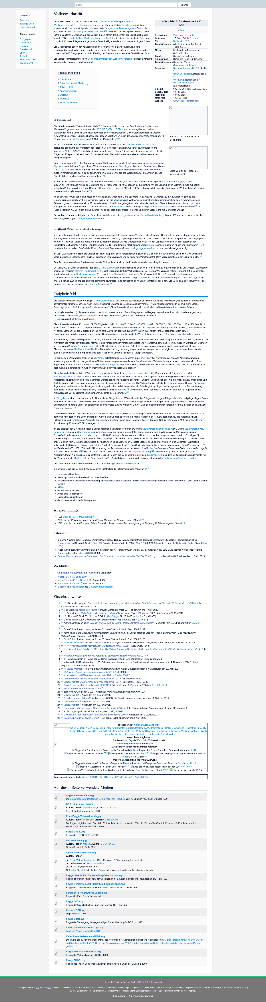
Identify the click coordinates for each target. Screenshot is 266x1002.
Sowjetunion (118, 206)
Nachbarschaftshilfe (84, 349)
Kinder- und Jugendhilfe (137, 373)
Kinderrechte (80, 458)
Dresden (193, 38)
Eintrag (60, 586)
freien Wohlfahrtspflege (152, 215)
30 (142, 519)
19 (163, 323)
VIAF (131, 776)
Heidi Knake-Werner (86, 274)
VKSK (165, 769)
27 (108, 457)
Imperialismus (162, 206)
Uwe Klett (178, 79)
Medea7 (87, 843)
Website (82, 688)
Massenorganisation (81, 31)
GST (126, 766)
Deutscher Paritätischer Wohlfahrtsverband (178, 730)
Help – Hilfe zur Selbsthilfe (83, 730)
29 (147, 468)
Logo (68, 930)
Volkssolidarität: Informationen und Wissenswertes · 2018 (92, 678)
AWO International (154, 727)
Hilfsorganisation (86, 24)
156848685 (140, 776)
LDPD (118, 129)
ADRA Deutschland (95, 727)
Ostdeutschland (109, 21)
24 (128, 444)
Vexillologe (88, 819)
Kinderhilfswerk (155, 454)
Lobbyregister (77, 586)
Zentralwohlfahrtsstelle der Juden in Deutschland (149, 734)
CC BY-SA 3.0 (108, 843)
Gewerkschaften (85, 431)
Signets (57, 166)
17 (109, 323)
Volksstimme (79, 139)
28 (141, 462)
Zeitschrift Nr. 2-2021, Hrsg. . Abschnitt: (132, 648)
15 (150, 303)
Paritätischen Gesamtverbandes (180, 458)
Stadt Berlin (94, 283)
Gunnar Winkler (107, 267)
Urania (189, 766)
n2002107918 (118, 776)
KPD (104, 129)
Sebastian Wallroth (95, 863)
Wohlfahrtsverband (63, 24)
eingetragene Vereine (89, 218)
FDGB (193, 749)
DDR (101, 31)
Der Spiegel (82, 580)
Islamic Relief (104, 730)
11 (198, 244)
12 (200, 256)
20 (182, 323)
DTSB (193, 762)
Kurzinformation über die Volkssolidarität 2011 (86, 685)
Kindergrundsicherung (140, 451)
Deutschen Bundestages (101, 586)
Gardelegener (126, 166)
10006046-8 (94, 776)
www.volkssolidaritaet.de (185, 100)
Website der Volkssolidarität (71, 576)
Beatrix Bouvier (74, 642)
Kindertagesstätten (63, 376)
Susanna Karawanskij (183, 67)
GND (84, 776)
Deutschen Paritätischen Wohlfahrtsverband (110, 58)
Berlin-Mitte (178, 40)
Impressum (119, 996)
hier (37, 987)
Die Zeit (87, 583)
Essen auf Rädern (89, 315)
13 (174, 261)
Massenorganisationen (129, 743)
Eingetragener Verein (183, 35)
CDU (110, 129)
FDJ (106, 753)
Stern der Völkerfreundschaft (77, 516)
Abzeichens (152, 162)
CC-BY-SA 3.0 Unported (149, 982)
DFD (132, 749)
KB (146, 753)
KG (182, 766)
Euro (147, 53)
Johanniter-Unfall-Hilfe (123, 730)
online (136, 616)
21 (68, 326)
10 (88, 205)
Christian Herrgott (182, 73)
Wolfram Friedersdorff (183, 82)
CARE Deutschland (174, 727)
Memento (160, 622)
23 (74, 407)
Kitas (61, 487)
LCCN (107, 776)
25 (81, 451)
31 (183, 522)
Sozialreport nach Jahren (76, 698)
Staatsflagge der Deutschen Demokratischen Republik (97, 798)
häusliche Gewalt (127, 463)
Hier (49, 987)
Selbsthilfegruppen (109, 364)
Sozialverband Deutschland (156, 428)
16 (108, 306)
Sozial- (127, 21)
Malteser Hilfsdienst (145, 730)
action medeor (77, 727)
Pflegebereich (64, 398)
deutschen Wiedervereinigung (87, 38)
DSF (139, 762)
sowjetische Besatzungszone (141, 144)
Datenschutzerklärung (141, 996)
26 (152, 451)
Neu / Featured (27, 26)
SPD (98, 129)
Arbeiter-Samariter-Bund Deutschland (125, 727)
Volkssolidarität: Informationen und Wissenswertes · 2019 (99, 645)
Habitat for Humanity (196, 727)
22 (127, 392)
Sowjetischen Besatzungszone (120, 28)
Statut (165, 181)
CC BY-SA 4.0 (113, 807)
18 (128, 323)
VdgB (126, 756)
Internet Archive (158, 685)
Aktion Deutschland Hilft (146, 724)
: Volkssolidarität (72, 572)
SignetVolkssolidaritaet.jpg (83, 860)
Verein (100, 357)
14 (111, 283)
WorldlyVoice (89, 807)
